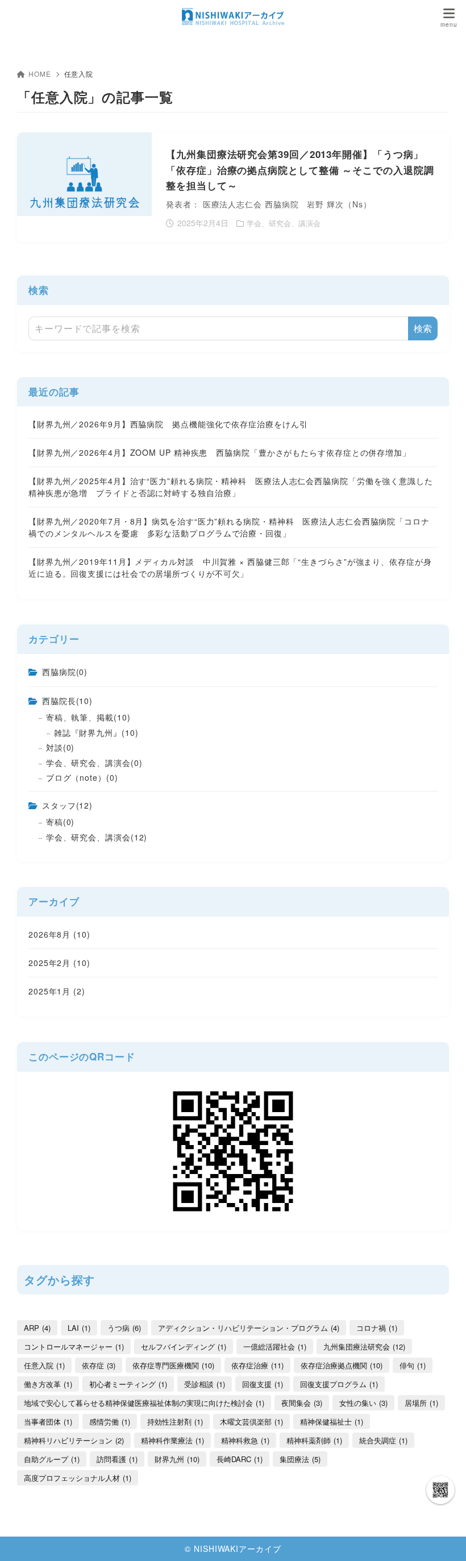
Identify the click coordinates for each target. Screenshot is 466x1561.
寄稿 (60, 821)
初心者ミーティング (128, 1384)
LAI (79, 1327)
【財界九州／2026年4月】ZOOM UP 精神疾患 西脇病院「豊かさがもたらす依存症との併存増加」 (219, 452)
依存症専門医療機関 (173, 1365)
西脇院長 (67, 700)
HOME (39, 73)
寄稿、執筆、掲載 (88, 717)
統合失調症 (383, 1440)
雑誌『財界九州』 (96, 732)
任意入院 (44, 1365)
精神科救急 (245, 1440)
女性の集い (363, 1402)
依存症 (98, 1365)
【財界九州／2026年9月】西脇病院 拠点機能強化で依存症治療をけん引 (168, 424)
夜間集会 (301, 1402)
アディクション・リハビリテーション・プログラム (248, 1327)
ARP (37, 1327)
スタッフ (67, 805)
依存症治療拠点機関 (341, 1365)
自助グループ (52, 1459)
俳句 (413, 1365)
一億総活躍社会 (274, 1346)
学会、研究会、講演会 (94, 762)
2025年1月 (56, 991)
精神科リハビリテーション (74, 1440)
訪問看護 (117, 1459)
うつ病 (124, 1327)
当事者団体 (48, 1421)
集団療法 (300, 1459)
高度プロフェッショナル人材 (77, 1477)
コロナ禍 (376, 1327)
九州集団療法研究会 (364, 1346)
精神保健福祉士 (331, 1421)
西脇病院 (65, 671)
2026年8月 (59, 934)
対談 (60, 747)
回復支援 (262, 1384)
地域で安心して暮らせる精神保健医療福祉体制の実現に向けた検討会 (144, 1402)
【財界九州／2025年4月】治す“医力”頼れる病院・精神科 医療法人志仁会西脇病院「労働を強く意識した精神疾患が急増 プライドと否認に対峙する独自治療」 (230, 486)
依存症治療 (257, 1365)
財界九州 (177, 1459)
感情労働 (109, 1421)
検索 (38, 290)
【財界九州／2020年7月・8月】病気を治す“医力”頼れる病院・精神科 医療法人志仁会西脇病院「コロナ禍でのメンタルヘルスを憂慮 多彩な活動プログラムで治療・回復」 (229, 527)
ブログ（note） (82, 777)
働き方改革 (48, 1384)
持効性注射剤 (175, 1421)
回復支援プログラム (339, 1384)
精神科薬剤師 (314, 1440)
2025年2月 (59, 962)
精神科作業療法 (172, 1440)
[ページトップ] (443, 1538)
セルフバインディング (183, 1346)
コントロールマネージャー (74, 1346)
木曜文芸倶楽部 (251, 1421)
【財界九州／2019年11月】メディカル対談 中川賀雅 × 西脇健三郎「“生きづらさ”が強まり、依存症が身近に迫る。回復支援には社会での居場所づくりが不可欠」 (230, 567)
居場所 (421, 1402)
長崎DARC (240, 1459)
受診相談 (204, 1384)
